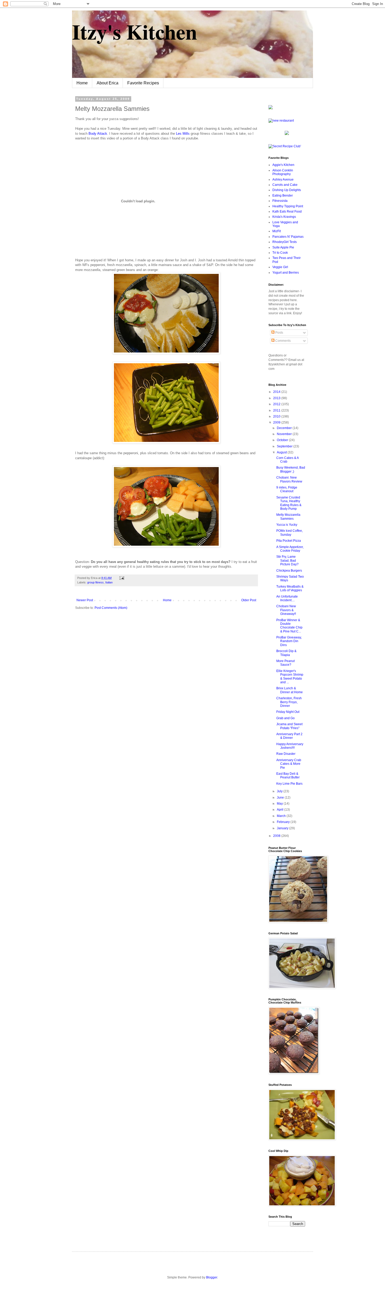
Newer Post (84, 600)
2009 (277, 422)
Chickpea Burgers (289, 570)
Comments (282, 341)
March (282, 816)
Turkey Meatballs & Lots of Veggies (290, 588)
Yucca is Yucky (286, 525)
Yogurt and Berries (285, 272)
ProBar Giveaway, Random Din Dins (289, 641)
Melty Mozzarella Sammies (288, 516)
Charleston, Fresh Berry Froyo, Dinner (289, 702)
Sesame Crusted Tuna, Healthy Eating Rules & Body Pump (288, 503)
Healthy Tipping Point (287, 206)
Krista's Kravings (284, 217)
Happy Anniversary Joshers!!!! (289, 746)
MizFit (276, 231)
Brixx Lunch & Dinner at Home (289, 690)
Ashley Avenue (283, 179)
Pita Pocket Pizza (288, 541)
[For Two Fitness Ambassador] (270, 108)
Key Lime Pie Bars (289, 783)
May (280, 803)
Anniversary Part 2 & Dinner (289, 736)
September (285, 446)
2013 (277, 398)
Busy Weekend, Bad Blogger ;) (290, 469)
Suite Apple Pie (283, 247)
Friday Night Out (287, 712)
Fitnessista (280, 201)
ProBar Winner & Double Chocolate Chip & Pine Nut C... (289, 625)
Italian (109, 582)
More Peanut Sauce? (285, 662)
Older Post (248, 600)
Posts (278, 332)
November (285, 434)
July (280, 791)
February (283, 822)
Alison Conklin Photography (282, 172)
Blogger (211, 1277)
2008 (277, 836)
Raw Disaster (285, 754)
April (280, 809)
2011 (277, 410)
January (283, 828)
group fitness (95, 582)
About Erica (107, 83)
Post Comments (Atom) (111, 608)
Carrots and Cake (285, 185)
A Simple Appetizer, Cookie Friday (290, 548)
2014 (277, 392)
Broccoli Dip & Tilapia (286, 653)
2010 (277, 416)
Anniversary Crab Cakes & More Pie (288, 763)
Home (82, 83)
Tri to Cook (280, 252)
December (285, 428)
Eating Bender (282, 195)
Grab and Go (285, 718)
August (282, 452)
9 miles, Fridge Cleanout (286, 489)
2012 (277, 404)
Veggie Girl (280, 267)
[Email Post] (121, 577)
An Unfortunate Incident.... (287, 598)
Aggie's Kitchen (283, 165)
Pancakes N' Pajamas (288, 237)
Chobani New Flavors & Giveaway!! (286, 610)
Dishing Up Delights (286, 190)
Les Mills (183, 133)
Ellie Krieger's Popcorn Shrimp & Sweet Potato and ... (289, 676)
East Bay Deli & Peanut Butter (288, 775)
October (283, 440)
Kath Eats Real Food (287, 211)
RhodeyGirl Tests (284, 242)
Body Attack (98, 133)
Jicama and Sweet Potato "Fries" (289, 726)
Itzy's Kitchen (134, 31)
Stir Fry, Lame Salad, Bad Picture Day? (287, 560)
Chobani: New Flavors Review (289, 479)
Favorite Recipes (143, 83)
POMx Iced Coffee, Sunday (289, 532)
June (281, 797)
